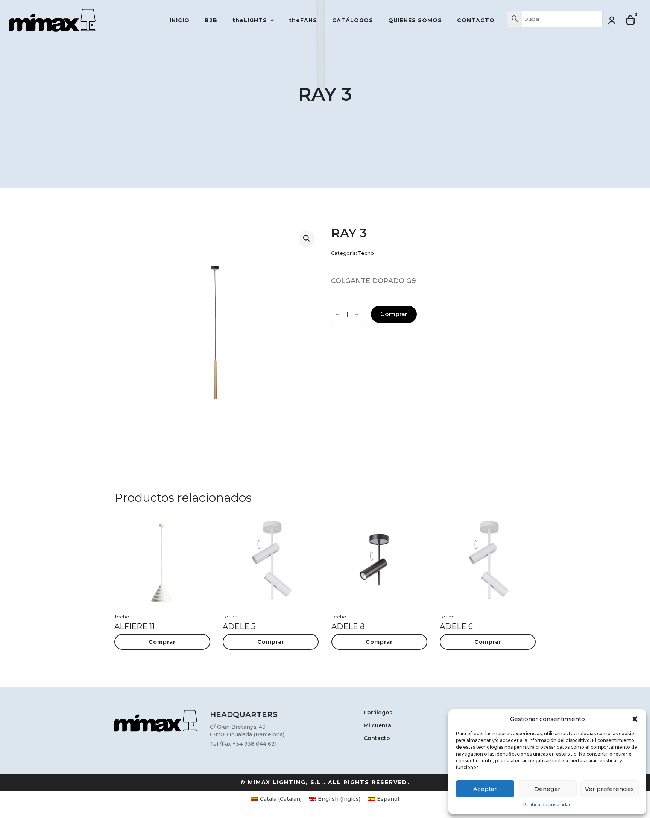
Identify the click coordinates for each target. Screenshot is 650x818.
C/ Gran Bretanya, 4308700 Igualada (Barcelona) (247, 731)
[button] (635, 719)
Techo (366, 253)
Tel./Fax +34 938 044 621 (243, 743)
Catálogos (352, 20)
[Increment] (357, 314)
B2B (211, 20)
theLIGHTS (249, 20)
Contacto (476, 20)
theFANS (303, 20)
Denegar (547, 788)
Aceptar (485, 788)
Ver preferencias (609, 788)
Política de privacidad (547, 804)
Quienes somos (415, 20)
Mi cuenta (377, 726)
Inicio (180, 20)
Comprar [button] (162, 641)
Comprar (393, 314)
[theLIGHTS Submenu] (274, 20)
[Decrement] (337, 314)
